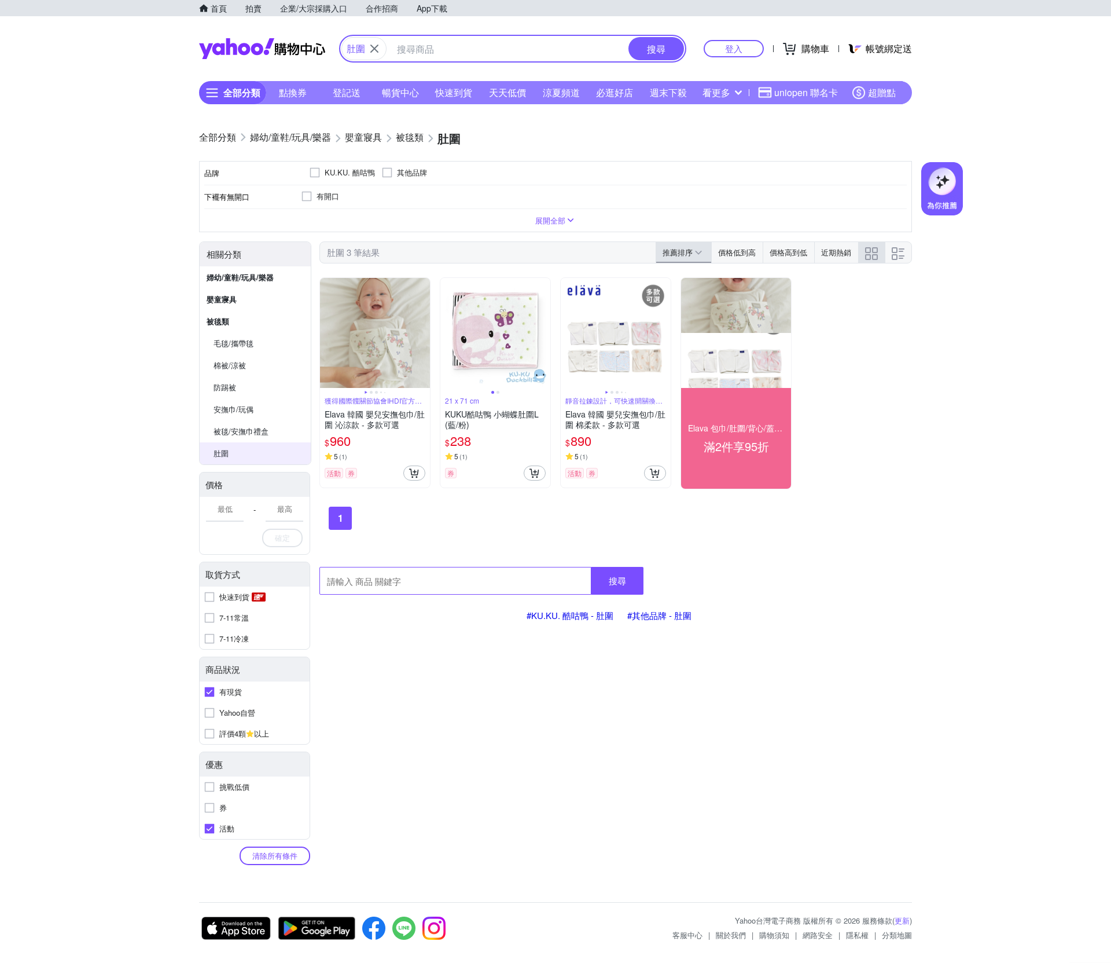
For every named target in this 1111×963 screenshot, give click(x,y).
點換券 (293, 92)
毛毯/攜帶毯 (233, 343)
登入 (733, 48)
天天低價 (507, 92)
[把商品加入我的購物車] (414, 473)
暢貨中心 (400, 92)
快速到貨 (453, 92)
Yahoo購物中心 (262, 49)
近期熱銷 (836, 252)
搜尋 (617, 580)
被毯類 (218, 321)
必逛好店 (614, 92)
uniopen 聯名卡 (806, 92)
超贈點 (882, 92)
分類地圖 (897, 934)
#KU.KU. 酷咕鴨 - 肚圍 (570, 615)
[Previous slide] (327, 332)
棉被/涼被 (230, 365)
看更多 (716, 92)
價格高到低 (788, 252)
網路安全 (818, 934)
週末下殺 (668, 92)
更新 (902, 920)
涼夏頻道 (561, 92)
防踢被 (225, 387)
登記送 (346, 92)
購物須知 (774, 934)
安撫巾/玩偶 (233, 409)
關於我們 (731, 934)
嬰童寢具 (222, 299)
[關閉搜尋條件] (374, 49)
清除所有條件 (274, 855)
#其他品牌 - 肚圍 (659, 615)
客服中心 (687, 934)
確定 (282, 537)
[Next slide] (422, 332)
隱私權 (857, 934)
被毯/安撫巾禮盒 (241, 431)
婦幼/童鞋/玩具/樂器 (240, 277)
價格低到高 (737, 252)
